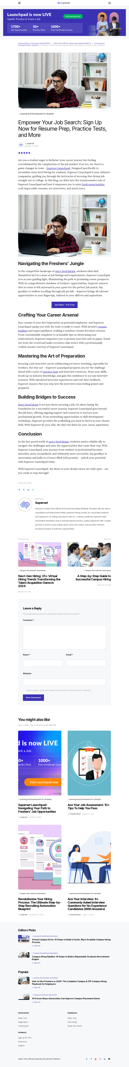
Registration (23, 1022)
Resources (22, 1041)
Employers (72, 1013)
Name (26, 654)
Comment (28, 620)
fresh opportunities (93, 184)
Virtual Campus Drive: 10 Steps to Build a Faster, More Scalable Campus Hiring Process (71, 940)
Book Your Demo (75, 1026)
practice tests (50, 371)
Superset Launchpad (58, 168)
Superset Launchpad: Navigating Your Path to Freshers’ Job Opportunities (37, 808)
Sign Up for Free (24, 1037)
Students (22, 1032)
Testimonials (23, 1026)
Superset (30, 143)
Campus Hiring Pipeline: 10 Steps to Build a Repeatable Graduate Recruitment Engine (70, 958)
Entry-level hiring (28, 404)
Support (21, 1045)
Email (69, 654)
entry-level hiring (65, 271)
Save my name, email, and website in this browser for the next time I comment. (58, 690)
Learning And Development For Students (37, 114)
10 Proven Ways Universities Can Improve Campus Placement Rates (66, 998)
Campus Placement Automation (45, 995)
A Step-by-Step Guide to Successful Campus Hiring (93, 577)
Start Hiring (72, 1022)
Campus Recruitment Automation (33, 570)
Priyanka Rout (75, 814)
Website (27, 673)
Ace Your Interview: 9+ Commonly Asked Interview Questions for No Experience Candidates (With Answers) (87, 904)
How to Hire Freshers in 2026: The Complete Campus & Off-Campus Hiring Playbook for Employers (69, 982)
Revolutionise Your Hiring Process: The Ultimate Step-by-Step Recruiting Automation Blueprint (39, 904)
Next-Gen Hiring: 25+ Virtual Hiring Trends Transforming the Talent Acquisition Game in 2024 (39, 581)
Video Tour (22, 1018)
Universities (23, 1013)
